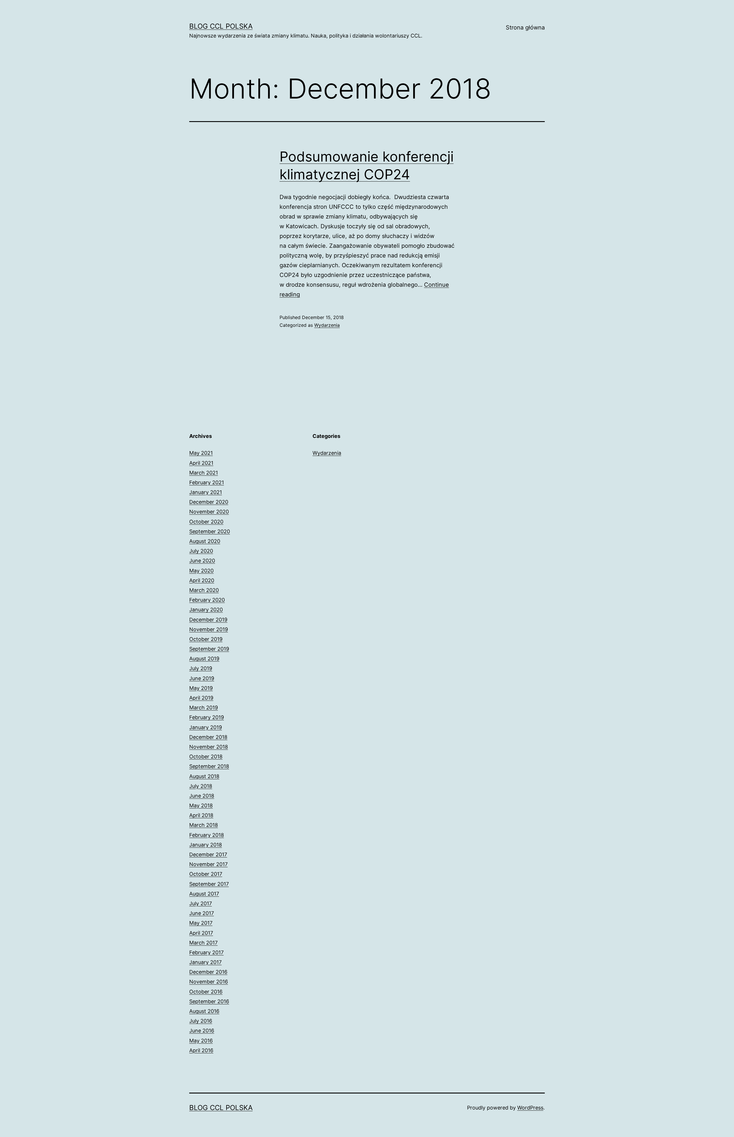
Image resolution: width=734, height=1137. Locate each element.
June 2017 (201, 913)
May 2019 (201, 688)
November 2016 (208, 982)
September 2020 (209, 531)
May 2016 (201, 1041)
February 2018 (206, 835)
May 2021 (201, 453)
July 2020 (201, 551)
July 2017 (200, 903)
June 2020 (202, 561)
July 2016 (200, 1021)
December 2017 (208, 854)
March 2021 (203, 473)
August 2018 (204, 776)
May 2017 (200, 923)
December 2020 (208, 502)
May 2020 (201, 571)
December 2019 (208, 620)
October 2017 (205, 874)
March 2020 (204, 590)
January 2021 (205, 492)
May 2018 (201, 805)
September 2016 (209, 1001)
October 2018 (205, 757)
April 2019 (201, 698)
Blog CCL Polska (221, 26)
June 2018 (201, 796)
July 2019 (200, 668)
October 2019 (205, 639)
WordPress (530, 1108)
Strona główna (525, 27)
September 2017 (209, 884)
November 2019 (208, 629)
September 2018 (209, 766)
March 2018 (203, 825)
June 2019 (201, 678)
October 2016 (205, 992)
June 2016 (201, 1031)
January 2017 (205, 962)
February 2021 (206, 482)
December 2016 (208, 972)
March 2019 (203, 708)
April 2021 (201, 463)
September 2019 (209, 649)
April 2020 (201, 580)
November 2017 (208, 864)
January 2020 (206, 610)
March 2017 (203, 943)
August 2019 (204, 659)
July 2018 (200, 786)
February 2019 (206, 717)
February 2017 (206, 952)
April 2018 (201, 815)
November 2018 (208, 747)
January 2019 (205, 727)
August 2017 (204, 894)
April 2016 (201, 1050)
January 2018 (205, 845)
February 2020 (207, 600)
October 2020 (206, 522)
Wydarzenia (327, 325)
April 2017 (201, 933)
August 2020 (204, 541)
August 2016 (204, 1011)
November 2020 (209, 512)
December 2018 (208, 737)
